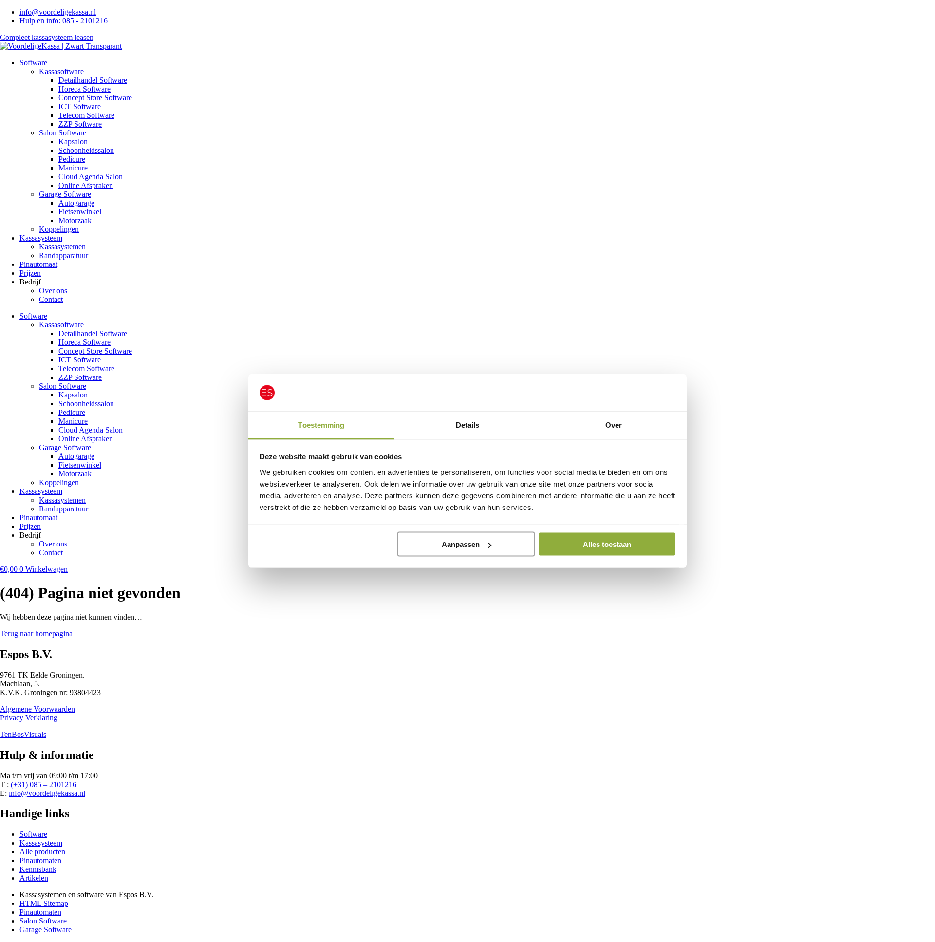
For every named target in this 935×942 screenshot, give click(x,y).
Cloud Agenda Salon (90, 176)
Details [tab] (468, 424)
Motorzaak (75, 220)
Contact (51, 299)
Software (33, 62)
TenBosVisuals (23, 734)
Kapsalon (73, 141)
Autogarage (76, 203)
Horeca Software (84, 89)
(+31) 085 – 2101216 (42, 784)
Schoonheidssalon (86, 150)
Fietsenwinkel (79, 211)
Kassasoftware (61, 71)
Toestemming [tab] (321, 424)
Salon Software (62, 133)
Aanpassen (461, 544)
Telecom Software (86, 115)
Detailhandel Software (92, 80)
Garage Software (65, 194)
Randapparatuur (63, 255)
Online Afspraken (85, 185)
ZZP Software (80, 124)
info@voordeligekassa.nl (47, 793)
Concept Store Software (95, 98)
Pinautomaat (38, 264)
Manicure (73, 168)
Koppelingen (59, 229)
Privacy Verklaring (28, 718)
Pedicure (71, 159)
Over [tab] (613, 424)
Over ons (53, 290)
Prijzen (30, 273)
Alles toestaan (607, 544)
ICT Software (79, 106)
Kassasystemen (62, 247)
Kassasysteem (40, 238)
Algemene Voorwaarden (37, 709)
